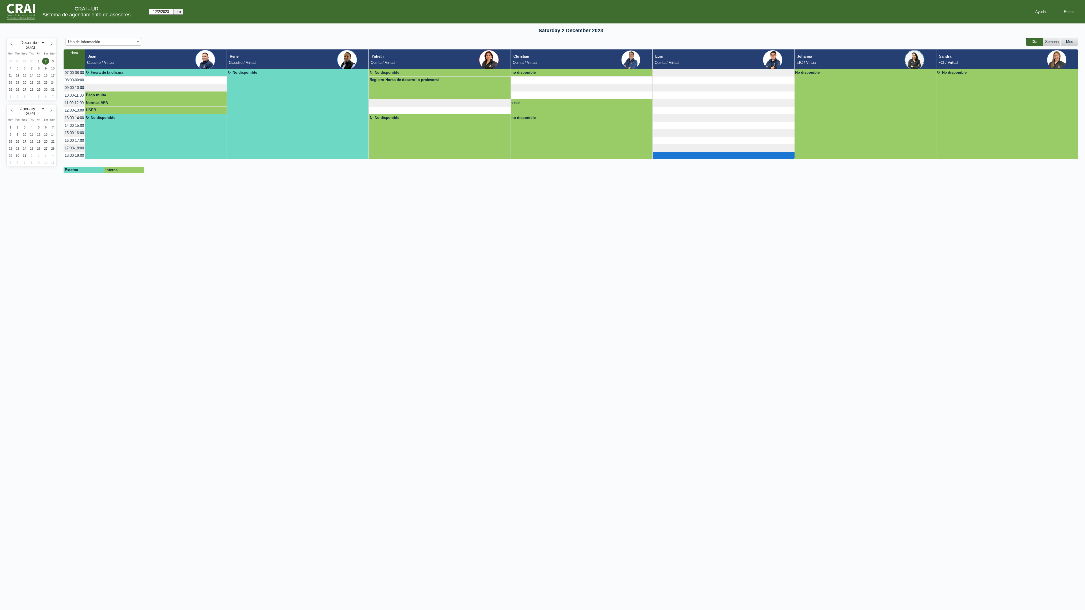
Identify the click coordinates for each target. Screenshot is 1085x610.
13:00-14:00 (74, 118)
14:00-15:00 (74, 125)
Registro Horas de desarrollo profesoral (404, 80)
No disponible (245, 72)
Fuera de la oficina (107, 72)
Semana (1052, 42)
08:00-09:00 (74, 80)
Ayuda (1040, 12)
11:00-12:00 (74, 103)
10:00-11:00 (74, 95)
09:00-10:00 (74, 88)
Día (1034, 42)
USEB (91, 110)
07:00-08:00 (74, 73)
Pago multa (96, 95)
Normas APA (97, 103)
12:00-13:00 (74, 110)
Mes (1069, 42)
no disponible (523, 72)
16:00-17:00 (74, 140)
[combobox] (103, 42)
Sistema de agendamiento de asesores (86, 15)
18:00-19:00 (74, 155)
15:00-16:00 (74, 133)
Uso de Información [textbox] (84, 42)
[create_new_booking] (723, 73)
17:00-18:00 (74, 148)
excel (515, 103)
